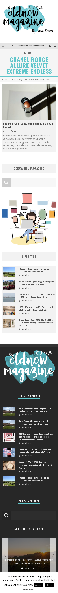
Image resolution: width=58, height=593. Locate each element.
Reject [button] (49, 585)
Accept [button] (38, 585)
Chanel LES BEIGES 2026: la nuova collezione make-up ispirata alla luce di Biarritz (35, 465)
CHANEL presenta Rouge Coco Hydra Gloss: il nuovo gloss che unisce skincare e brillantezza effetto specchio (36, 437)
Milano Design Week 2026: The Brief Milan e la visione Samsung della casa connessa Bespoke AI (36, 323)
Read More (29, 589)
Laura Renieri (11, 131)
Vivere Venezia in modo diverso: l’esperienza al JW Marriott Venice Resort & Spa (37, 295)
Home (4, 79)
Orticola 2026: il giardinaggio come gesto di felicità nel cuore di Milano (36, 283)
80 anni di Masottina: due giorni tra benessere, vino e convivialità (34, 270)
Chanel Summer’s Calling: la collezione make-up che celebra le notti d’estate (35, 450)
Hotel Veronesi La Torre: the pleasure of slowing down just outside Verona (35, 409)
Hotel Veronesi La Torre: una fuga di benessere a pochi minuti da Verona (34, 422)
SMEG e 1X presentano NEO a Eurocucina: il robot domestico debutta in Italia (36, 308)
